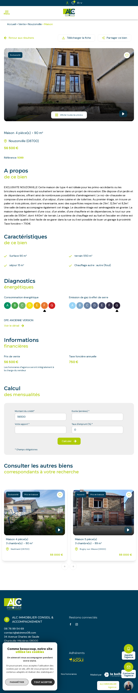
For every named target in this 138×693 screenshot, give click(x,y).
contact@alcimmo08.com (20, 632)
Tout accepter (43, 682)
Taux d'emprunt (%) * (82, 424)
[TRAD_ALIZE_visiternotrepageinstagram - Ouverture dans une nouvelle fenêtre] (76, 624)
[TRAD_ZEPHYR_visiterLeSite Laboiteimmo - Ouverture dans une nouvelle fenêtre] (118, 674)
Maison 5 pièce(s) (88, 541)
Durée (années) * (80, 411)
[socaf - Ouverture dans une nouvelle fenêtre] (76, 660)
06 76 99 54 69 (14, 628)
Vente (22, 24)
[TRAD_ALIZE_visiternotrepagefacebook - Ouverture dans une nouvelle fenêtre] (70, 624)
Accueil (11, 24)
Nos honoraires (69, 674)
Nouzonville (35, 24)
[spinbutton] (97, 430)
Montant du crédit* (24, 411)
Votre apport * (22, 424)
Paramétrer (17, 682)
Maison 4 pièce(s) (19, 541)
